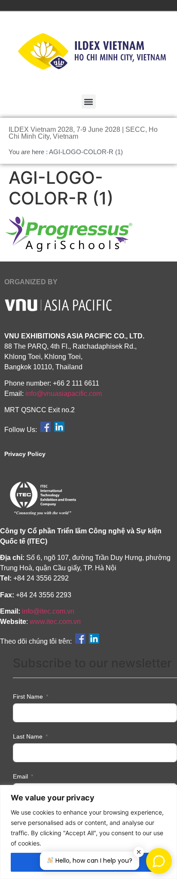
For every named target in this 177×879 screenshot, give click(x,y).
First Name (28, 696)
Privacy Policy (25, 453)
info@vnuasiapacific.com (63, 393)
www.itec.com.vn (55, 621)
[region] (88, 832)
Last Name (28, 736)
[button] (89, 101)
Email (20, 776)
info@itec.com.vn (48, 611)
